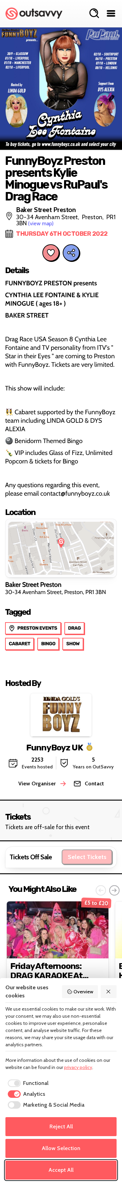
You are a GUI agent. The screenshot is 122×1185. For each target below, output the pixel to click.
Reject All (61, 1126)
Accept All (61, 1170)
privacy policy (78, 1067)
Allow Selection (61, 1148)
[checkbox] (26, 1083)
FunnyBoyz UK (54, 747)
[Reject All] (109, 991)
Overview (83, 992)
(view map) (41, 223)
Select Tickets (87, 857)
